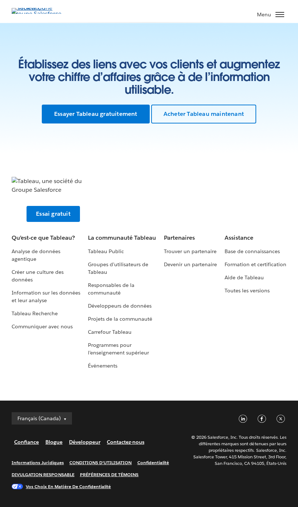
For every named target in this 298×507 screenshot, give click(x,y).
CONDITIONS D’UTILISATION (100, 462)
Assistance (239, 238)
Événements (102, 365)
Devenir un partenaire (190, 264)
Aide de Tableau (244, 277)
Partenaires (179, 238)
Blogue (54, 442)
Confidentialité (153, 462)
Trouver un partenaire (190, 251)
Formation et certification (256, 264)
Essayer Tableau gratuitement (95, 114)
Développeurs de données (120, 306)
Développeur (84, 442)
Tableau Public (106, 251)
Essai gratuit (53, 214)
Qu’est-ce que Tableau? (43, 238)
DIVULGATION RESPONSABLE (43, 474)
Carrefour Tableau (110, 332)
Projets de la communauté (120, 319)
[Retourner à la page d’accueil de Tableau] (37, 13)
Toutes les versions (247, 290)
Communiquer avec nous (42, 326)
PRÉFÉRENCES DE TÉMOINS (109, 474)
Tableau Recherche (35, 313)
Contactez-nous (125, 442)
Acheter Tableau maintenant (204, 114)
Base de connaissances (252, 251)
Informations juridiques (38, 462)
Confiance (26, 442)
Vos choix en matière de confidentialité (68, 486)
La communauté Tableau (122, 238)
